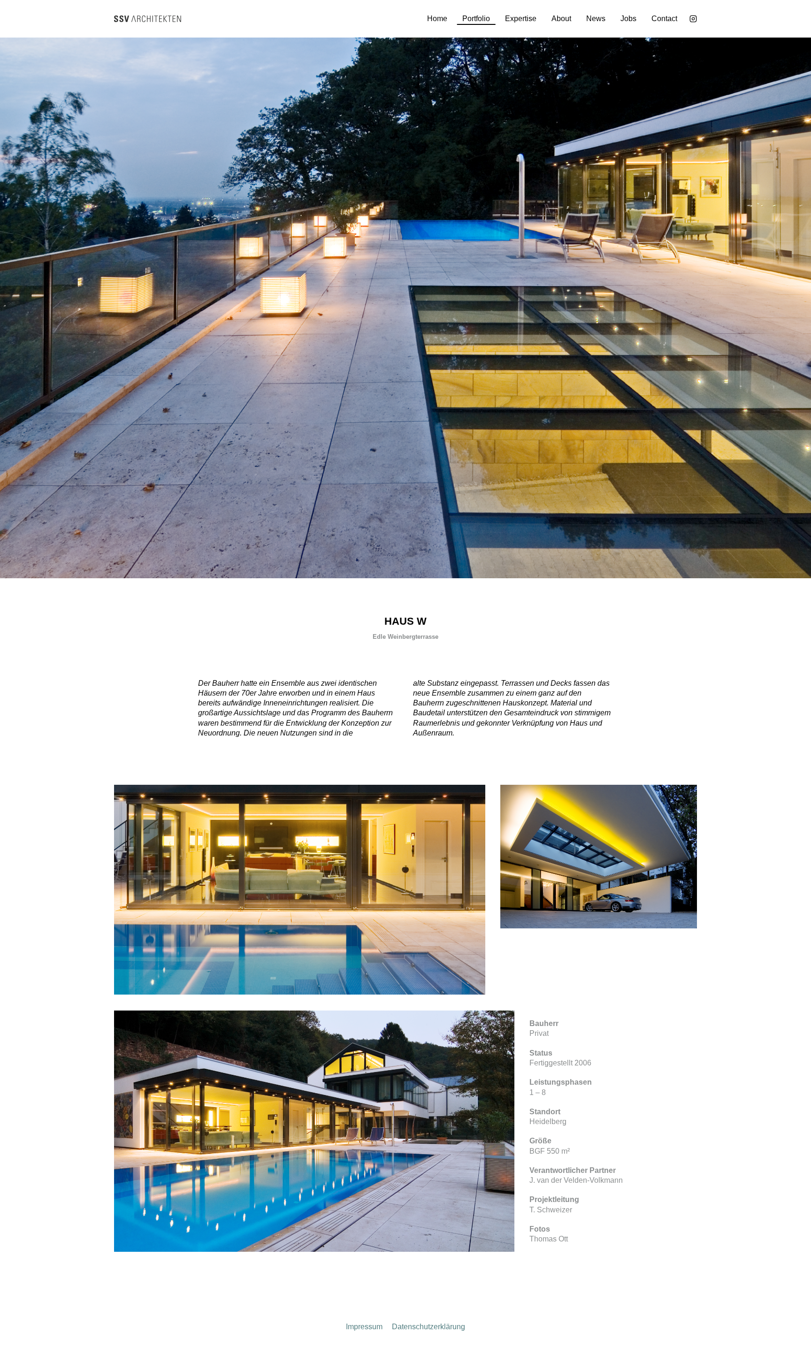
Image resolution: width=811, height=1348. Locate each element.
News (595, 19)
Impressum (364, 1327)
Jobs (628, 19)
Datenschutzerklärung (428, 1327)
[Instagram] (693, 18)
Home (437, 19)
